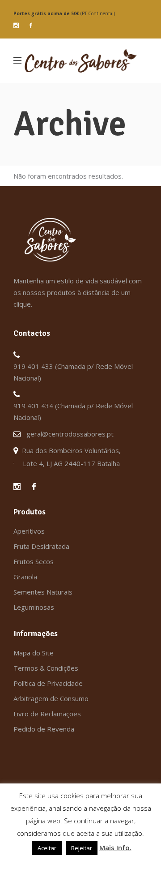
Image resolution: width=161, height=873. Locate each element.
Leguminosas (33, 607)
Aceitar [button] (47, 848)
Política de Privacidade (48, 683)
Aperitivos (29, 530)
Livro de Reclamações (47, 713)
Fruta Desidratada (41, 546)
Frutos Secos (33, 561)
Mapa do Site (33, 652)
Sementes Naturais (42, 591)
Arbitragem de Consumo (51, 698)
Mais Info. (115, 847)
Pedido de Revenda (43, 728)
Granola (25, 576)
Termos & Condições (45, 667)
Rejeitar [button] (81, 848)
